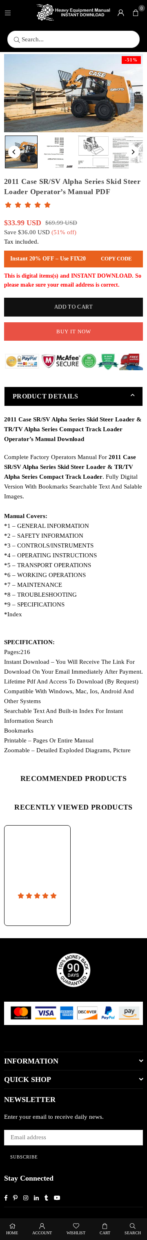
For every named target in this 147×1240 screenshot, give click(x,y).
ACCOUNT (42, 1233)
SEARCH (133, 1233)
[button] (135, 12)
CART (105, 1233)
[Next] (133, 152)
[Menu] (7, 12)
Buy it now (73, 331)
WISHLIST (76, 1233)
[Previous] (14, 152)
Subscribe (24, 1156)
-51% (131, 59)
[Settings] (121, 12)
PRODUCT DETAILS (45, 396)
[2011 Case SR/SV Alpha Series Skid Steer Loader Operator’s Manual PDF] (21, 152)
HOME (12, 1233)
